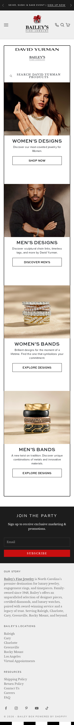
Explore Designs (36, 367)
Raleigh (9, 633)
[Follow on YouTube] (37, 708)
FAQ (7, 697)
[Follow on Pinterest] (26, 708)
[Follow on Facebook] (6, 708)
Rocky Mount (13, 652)
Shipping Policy (15, 679)
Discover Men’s (37, 262)
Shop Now (37, 160)
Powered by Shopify (51, 716)
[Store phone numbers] (57, 25)
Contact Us (11, 688)
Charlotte (10, 643)
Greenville (11, 647)
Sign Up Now (57, 5)
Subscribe (37, 553)
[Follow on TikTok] (47, 708)
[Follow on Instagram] (16, 708)
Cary (7, 638)
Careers (9, 693)
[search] (37, 75)
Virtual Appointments (19, 661)
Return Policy (14, 684)
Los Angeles (12, 656)
